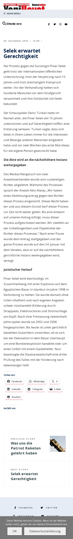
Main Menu (13, 13)
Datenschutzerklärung (45, 531)
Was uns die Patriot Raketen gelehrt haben (26, 446)
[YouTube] (66, 24)
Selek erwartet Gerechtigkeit (24, 474)
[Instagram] (60, 24)
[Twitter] (54, 24)
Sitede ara (13, 24)
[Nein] (68, 527)
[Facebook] (49, 24)
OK (15, 531)
